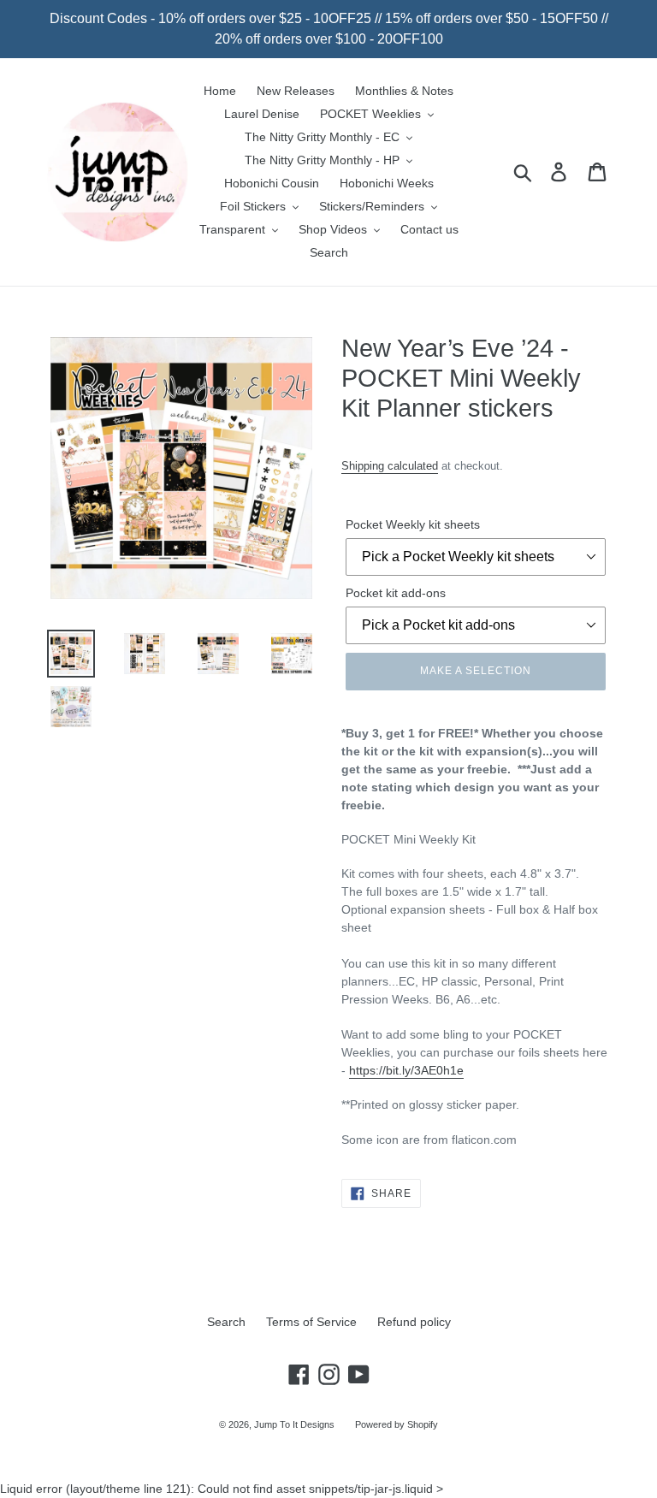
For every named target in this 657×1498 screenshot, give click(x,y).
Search (226, 1322)
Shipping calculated (389, 465)
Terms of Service (311, 1322)
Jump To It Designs (294, 1424)
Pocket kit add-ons (396, 593)
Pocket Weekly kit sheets (413, 524)
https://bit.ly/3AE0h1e (406, 1070)
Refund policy (414, 1322)
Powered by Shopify (396, 1424)
